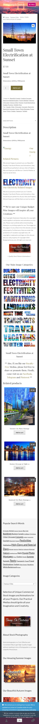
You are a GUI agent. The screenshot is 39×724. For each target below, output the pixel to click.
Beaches (21, 531)
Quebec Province (8, 105)
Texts (13, 560)
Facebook (27, 373)
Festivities (25, 540)
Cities (12, 107)
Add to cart (16, 88)
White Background (10, 567)
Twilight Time (18, 105)
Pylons (9, 111)
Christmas (33, 534)
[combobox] (19, 583)
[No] (37, 717)
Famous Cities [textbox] (19, 584)
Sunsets (6, 561)
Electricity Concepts (9, 109)
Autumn (16, 531)
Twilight (24, 111)
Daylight (6, 541)
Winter (19, 567)
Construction (30, 537)
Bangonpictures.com (13, 6)
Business (15, 534)
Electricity (31, 107)
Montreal (31, 549)
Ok (19, 720)
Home (7, 17)
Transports (20, 561)
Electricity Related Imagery (11, 100)
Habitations (7, 545)
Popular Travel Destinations (27, 102)
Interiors (21, 549)
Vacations (30, 564)
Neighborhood (13, 553)
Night (20, 553)
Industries (16, 549)
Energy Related (23, 100)
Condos (25, 537)
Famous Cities (14, 17)
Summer (30, 556)
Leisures (26, 549)
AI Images (6, 531)
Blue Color (25, 531)
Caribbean (26, 534)
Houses (11, 549)
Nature (6, 553)
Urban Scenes (23, 564)
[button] (33, 25)
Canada (8, 107)
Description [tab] (8, 121)
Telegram (11, 377)
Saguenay (19, 111)
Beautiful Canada (15, 98)
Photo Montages (25, 109)
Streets (24, 557)
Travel (27, 561)
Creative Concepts (26, 98)
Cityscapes (18, 107)
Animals (11, 531)
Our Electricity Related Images (17, 187)
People (25, 553)
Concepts (24, 107)
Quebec (13, 111)
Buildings (7, 533)
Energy (17, 109)
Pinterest (25, 377)
